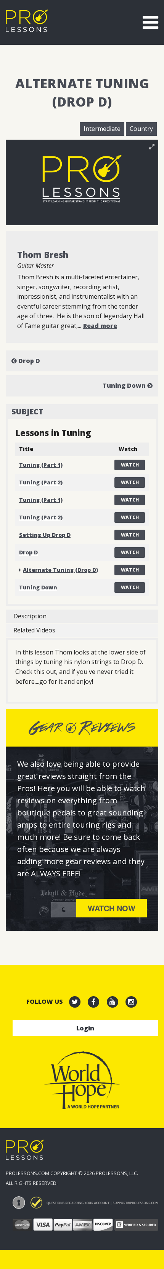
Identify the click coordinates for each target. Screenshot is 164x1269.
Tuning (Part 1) (41, 464)
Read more (100, 326)
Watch (130, 465)
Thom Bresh (42, 254)
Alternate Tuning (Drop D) (60, 569)
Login (85, 1028)
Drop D (28, 361)
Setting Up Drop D (45, 534)
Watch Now (111, 908)
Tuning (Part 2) (41, 482)
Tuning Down (125, 385)
